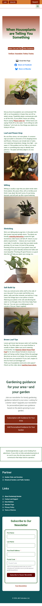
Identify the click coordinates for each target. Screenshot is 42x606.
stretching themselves (16, 236)
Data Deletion (9, 502)
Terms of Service (10, 510)
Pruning (31, 53)
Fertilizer (11, 53)
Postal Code (11, 559)
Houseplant (18, 53)
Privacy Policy (9, 507)
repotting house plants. (29, 365)
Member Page (9, 504)
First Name (10, 533)
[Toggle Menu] (38, 6)
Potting (25, 53)
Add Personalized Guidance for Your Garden (21, 428)
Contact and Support (11, 499)
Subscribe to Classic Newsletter (21, 575)
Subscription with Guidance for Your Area (21, 419)
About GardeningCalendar (13, 496)
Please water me (19, 121)
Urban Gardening (28, 48)
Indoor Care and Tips (15, 48)
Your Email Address (13, 550)
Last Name (10, 542)
